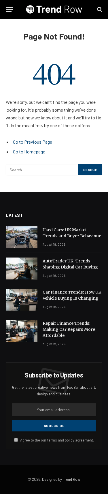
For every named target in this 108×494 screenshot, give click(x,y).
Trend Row (71, 479)
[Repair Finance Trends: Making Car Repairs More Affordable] (21, 331)
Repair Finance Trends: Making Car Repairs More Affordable (69, 329)
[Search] (99, 9)
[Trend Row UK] (54, 9)
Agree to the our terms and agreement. (56, 440)
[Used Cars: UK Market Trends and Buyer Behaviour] (21, 237)
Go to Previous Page (32, 141)
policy (69, 440)
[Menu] (9, 9)
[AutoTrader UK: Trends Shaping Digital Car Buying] (21, 268)
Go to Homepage (29, 151)
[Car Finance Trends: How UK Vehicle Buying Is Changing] (21, 300)
